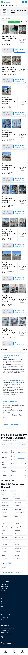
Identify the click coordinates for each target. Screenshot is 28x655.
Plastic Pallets (4, 584)
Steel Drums (4, 588)
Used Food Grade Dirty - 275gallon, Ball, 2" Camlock (9, 38)
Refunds (3, 619)
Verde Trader (4, 5)
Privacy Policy (4, 617)
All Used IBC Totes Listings (11, 572)
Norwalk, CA (21, 5)
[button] (4, 350)
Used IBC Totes (13, 5)
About (2, 601)
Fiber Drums (4, 590)
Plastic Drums (4, 586)
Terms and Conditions (6, 615)
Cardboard (4, 593)
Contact (3, 604)
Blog (2, 606)
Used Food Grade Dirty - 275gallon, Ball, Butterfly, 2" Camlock (9, 69)
